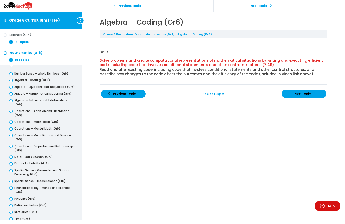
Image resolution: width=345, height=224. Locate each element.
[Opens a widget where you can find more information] (327, 206)
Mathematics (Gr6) (160, 34)
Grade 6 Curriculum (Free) (34, 20)
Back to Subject (214, 94)
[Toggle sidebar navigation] (80, 20)
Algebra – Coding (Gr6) (194, 34)
